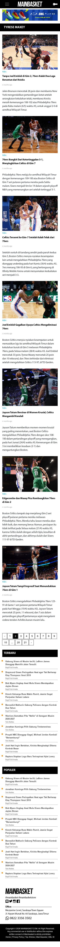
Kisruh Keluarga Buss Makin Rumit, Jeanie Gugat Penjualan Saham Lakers (28, 695)
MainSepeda (41, 936)
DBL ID (51, 936)
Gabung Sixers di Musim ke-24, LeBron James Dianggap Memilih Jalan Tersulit (27, 663)
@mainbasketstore (27, 897)
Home (8, 936)
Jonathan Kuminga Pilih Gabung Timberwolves (28, 726)
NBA (4, 72)
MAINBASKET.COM (29, 928)
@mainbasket (11, 897)
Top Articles (30, 936)
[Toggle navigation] (7, 4)
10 (5, 642)
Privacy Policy (18, 936)
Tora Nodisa (9, 722)
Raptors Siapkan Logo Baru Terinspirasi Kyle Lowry (30, 756)
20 (18, 642)
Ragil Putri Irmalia (11, 667)
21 (25, 642)
